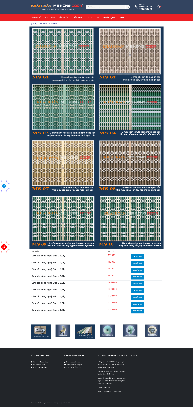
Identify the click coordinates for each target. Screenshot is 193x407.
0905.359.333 (145, 9)
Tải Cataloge (92, 17)
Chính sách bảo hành (73, 362)
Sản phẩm (63, 17)
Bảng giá (78, 17)
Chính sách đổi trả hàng (74, 367)
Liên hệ (122, 17)
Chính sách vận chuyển (74, 365)
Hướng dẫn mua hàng (39, 367)
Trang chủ (36, 17)
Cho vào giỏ (137, 256)
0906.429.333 (145, 6)
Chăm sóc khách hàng (39, 362)
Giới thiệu (50, 17)
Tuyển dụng (109, 17)
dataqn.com (66, 403)
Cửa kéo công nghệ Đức (46, 24)
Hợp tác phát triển (38, 365)
